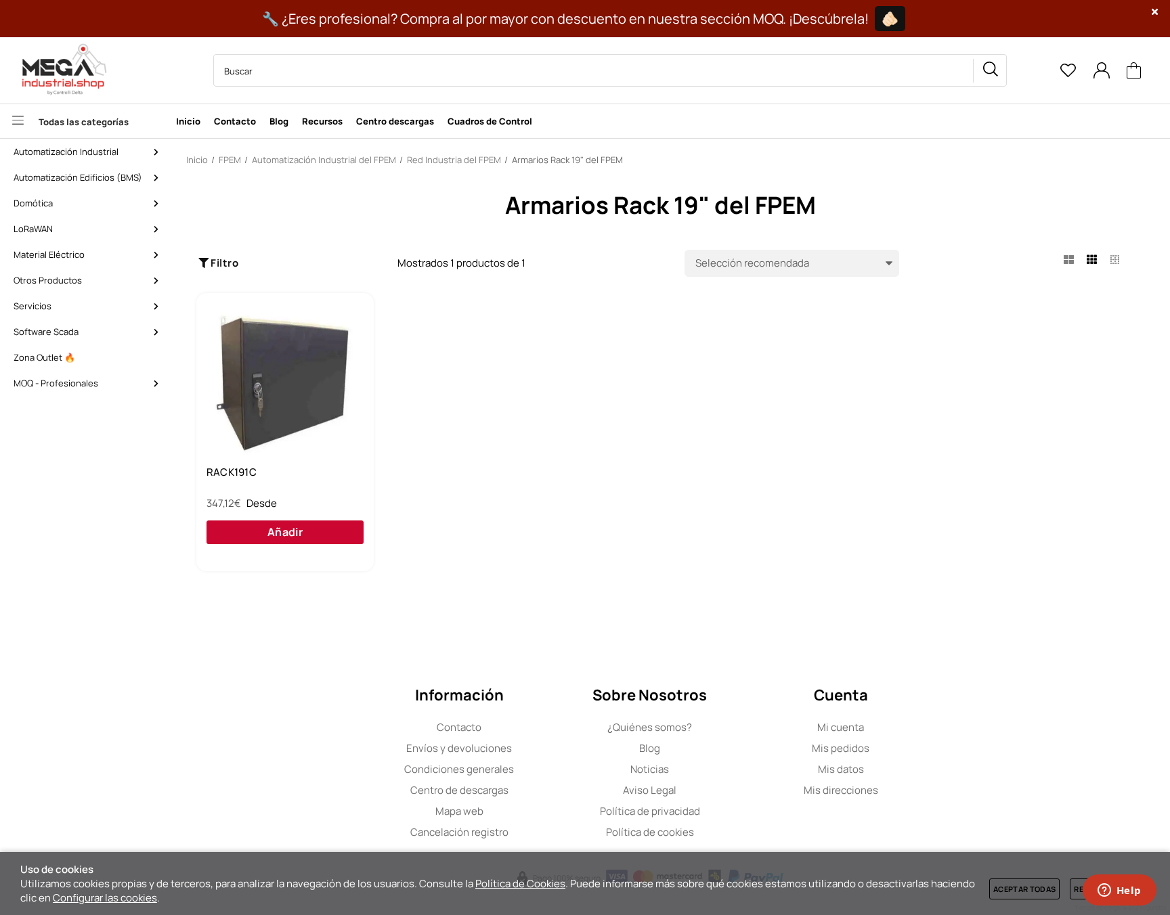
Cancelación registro (459, 832)
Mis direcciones (841, 790)
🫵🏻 (890, 18)
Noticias (649, 769)
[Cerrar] (1155, 12)
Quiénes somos (650, 727)
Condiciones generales (459, 769)
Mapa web (459, 811)
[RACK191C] (285, 381)
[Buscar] (990, 71)
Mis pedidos (840, 748)
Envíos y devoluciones (459, 748)
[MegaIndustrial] (61, 70)
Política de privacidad (650, 811)
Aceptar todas (1024, 889)
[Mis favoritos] (1068, 70)
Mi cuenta (840, 727)
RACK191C (232, 472)
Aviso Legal (649, 790)
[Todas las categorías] (84, 121)
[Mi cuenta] (1101, 70)
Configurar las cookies (105, 898)
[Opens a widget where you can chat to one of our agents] (1119, 891)
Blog (649, 748)
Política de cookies (650, 832)
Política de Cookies (520, 883)
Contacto (459, 727)
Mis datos (841, 769)
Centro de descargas (459, 790)
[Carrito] (1134, 70)
